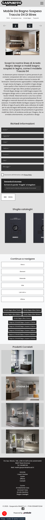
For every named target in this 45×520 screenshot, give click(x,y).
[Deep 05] (40, 25)
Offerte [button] (22, 299)
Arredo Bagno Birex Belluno (12, 314)
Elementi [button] (22, 271)
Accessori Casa (22, 490)
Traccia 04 (36, 18)
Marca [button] (22, 264)
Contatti (22, 481)
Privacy (3, 519)
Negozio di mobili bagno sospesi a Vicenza (22, 338)
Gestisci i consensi (19, 519)
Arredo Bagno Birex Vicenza (22, 318)
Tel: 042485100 (22, 465)
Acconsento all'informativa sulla (18, 175)
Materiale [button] (22, 278)
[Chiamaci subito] (4, 513)
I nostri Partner (22, 474)
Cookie (9, 519)
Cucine (22, 486)
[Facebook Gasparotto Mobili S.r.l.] (23, 508)
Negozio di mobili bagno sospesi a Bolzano (22, 334)
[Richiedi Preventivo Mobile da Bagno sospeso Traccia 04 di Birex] (15, 26)
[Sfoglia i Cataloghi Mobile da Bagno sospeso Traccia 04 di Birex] (29, 26)
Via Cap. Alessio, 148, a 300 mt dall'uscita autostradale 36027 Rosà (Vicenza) (22, 462)
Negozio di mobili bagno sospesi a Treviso (22, 322)
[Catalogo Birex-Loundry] (15, 228)
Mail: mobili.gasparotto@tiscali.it (22, 467)
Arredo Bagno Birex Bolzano (32, 314)
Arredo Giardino (22, 492)
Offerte (22, 479)
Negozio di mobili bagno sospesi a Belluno (22, 330)
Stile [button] (22, 285)
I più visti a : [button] (22, 292)
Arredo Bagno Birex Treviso (12, 310)
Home (8, 18)
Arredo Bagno (27, 18)
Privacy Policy (28, 175)
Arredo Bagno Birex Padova (31, 310)
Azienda (22, 472)
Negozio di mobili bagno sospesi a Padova (22, 326)
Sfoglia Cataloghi (22, 494)
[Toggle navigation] (41, 3)
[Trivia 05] (5, 25)
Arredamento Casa (16, 18)
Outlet (22, 476)
